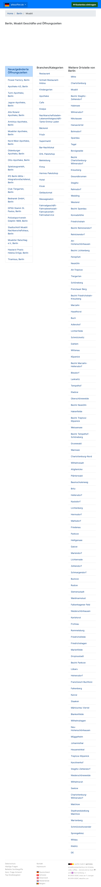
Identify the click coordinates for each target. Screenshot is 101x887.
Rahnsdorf (76, 189)
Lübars (74, 669)
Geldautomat (45, 192)
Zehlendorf (76, 566)
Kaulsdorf (75, 501)
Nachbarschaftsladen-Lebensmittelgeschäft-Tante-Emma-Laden (50, 118)
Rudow (74, 585)
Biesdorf (75, 372)
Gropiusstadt (77, 656)
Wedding (75, 195)
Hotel (42, 179)
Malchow (75, 804)
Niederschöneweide (80, 775)
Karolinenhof (77, 762)
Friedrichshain (78, 221)
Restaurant (44, 73)
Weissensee (76, 427)
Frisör (42, 134)
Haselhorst (76, 311)
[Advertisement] (50, 44)
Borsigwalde (77, 150)
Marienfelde (77, 649)
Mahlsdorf (76, 521)
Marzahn (75, 305)
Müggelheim (77, 736)
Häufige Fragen (11, 866)
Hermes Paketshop (48, 173)
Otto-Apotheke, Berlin (19, 160)
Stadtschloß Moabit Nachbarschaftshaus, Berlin (18, 230)
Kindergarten (45, 89)
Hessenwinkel (77, 749)
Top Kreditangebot (12, 875)
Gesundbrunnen (78, 176)
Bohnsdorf (76, 131)
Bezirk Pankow (78, 662)
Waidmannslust (78, 598)
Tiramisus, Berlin (16, 259)
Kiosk (42, 186)
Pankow (75, 533)
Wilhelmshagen (78, 720)
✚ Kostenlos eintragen (84, 4)
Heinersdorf (77, 675)
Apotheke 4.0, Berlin (18, 86)
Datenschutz (10, 864)
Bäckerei (43, 128)
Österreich (43, 878)
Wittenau (75, 350)
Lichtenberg (77, 508)
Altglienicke (76, 469)
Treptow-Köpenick (80, 756)
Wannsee (75, 450)
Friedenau (76, 527)
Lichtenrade (77, 559)
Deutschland (44, 872)
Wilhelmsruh (77, 781)
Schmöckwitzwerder (81, 826)
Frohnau (75, 624)
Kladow (74, 392)
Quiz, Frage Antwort (13, 872)
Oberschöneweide (80, 398)
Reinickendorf (78, 234)
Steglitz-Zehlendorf (80, 769)
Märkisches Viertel (80, 707)
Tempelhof (76, 385)
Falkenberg (76, 688)
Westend (75, 202)
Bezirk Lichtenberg (80, 250)
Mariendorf (76, 553)
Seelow (74, 788)
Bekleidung (44, 160)
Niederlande (44, 881)
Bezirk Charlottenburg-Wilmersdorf (79, 160)
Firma (42, 166)
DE (72, 852)
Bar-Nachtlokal (46, 147)
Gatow (74, 546)
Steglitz (75, 183)
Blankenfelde (77, 714)
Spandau (75, 138)
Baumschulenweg (79, 482)
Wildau (74, 839)
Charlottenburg (78, 83)
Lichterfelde (77, 331)
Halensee (75, 105)
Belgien (42, 883)
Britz (73, 488)
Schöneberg (77, 282)
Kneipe (42, 109)
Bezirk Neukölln (78, 405)
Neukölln (75, 263)
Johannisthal (77, 743)
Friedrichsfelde (78, 637)
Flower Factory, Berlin (18, 80)
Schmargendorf (78, 572)
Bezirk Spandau (78, 208)
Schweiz (42, 875)
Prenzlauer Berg (79, 289)
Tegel (73, 144)
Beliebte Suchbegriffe (14, 869)
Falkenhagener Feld (80, 604)
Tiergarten (76, 276)
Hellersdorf (76, 495)
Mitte (73, 76)
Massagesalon (46, 199)
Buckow (75, 579)
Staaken (75, 701)
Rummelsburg (77, 630)
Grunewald (76, 443)
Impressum (41, 866)
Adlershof (75, 324)
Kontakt (40, 864)
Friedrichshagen (79, 643)
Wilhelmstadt (77, 463)
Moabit (74, 89)
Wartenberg (77, 820)
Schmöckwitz (77, 337)
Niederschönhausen (80, 611)
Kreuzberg (76, 170)
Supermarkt (45, 141)
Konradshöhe (77, 215)
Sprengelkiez (77, 833)
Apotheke (44, 96)
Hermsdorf (76, 514)
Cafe (41, 102)
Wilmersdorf (77, 112)
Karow (74, 695)
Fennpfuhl (75, 257)
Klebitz (74, 846)
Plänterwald (77, 475)
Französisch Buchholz (81, 682)
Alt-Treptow (77, 269)
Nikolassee (76, 118)
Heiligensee (76, 540)
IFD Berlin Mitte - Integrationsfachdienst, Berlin (19, 179)
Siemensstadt (77, 591)
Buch (73, 318)
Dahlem (74, 343)
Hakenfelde (76, 411)
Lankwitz (75, 379)
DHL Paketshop (47, 154)
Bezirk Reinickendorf (81, 228)
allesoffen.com (84, 878)
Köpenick (75, 356)
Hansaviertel (77, 125)
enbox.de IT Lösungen (86, 875)
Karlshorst (76, 617)
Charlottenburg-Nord (81, 456)
